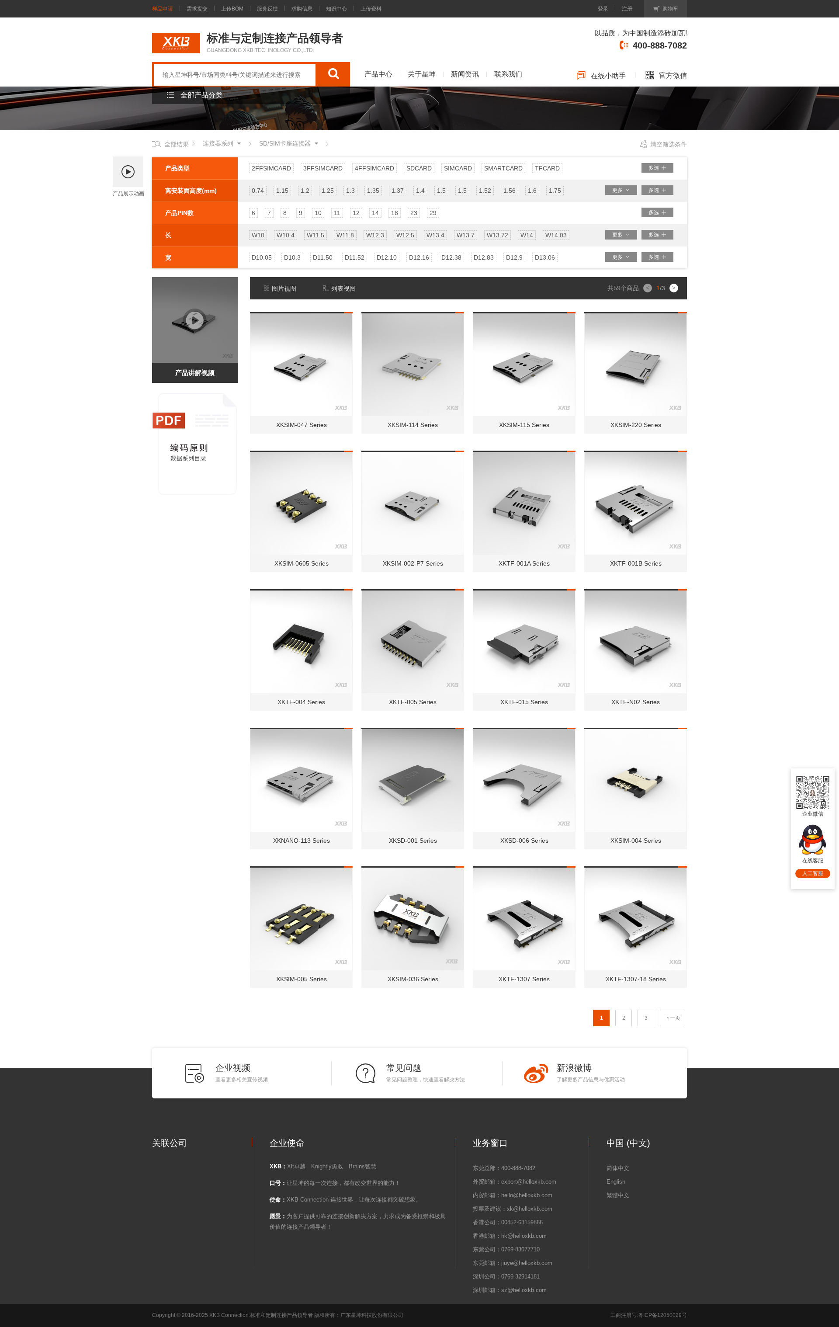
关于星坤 (422, 74)
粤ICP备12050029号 (662, 1315)
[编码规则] (195, 395)
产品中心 (378, 74)
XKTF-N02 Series (635, 701)
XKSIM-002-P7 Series (413, 563)
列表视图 (343, 288)
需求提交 (197, 9)
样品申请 (162, 9)
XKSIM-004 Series (635, 840)
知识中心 (336, 9)
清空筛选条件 (668, 144)
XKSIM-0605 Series (301, 563)
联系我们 (508, 74)
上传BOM (232, 9)
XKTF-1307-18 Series (636, 979)
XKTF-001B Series (636, 563)
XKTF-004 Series (301, 701)
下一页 (672, 1018)
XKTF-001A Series (524, 563)
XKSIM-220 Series (635, 424)
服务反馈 (267, 9)
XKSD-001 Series (413, 840)
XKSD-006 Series (524, 840)
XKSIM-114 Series (413, 424)
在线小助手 (608, 76)
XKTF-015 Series (524, 701)
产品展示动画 (128, 194)
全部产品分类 (201, 95)
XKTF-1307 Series (524, 979)
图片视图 (284, 288)
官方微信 (673, 75)
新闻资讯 (465, 74)
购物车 (670, 9)
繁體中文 (618, 1195)
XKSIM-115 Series (524, 424)
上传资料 (371, 9)
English (616, 1181)
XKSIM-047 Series (301, 424)
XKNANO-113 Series (301, 840)
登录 (603, 9)
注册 (627, 9)
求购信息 (301, 9)
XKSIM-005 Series (301, 979)
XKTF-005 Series (413, 701)
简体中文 (618, 1168)
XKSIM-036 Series (413, 979)
